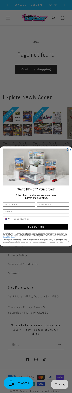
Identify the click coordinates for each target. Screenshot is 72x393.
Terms (13, 237)
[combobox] (7, 219)
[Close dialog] (69, 149)
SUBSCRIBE (36, 227)
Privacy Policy (6, 237)
